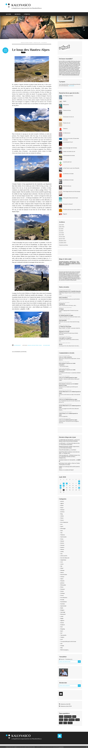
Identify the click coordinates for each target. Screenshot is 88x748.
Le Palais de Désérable (65, 326)
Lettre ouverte (63, 555)
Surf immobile (63, 320)
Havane (62, 541)
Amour (61, 507)
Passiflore (74, 262)
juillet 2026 (61, 226)
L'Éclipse (61, 309)
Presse (62, 595)
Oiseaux (62, 576)
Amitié (61, 505)
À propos (27, 14)
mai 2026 (61, 230)
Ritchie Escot (73, 261)
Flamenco (62, 534)
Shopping (62, 629)
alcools (62, 501)
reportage (62, 612)
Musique (62, 570)
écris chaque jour (64, 522)
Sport (61, 631)
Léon (60, 357)
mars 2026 (61, 234)
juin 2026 (61, 228)
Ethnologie (63, 528)
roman (61, 616)
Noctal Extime (63, 574)
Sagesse (62, 620)
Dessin (62, 520)
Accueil (8, 14)
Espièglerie (62, 304)
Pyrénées (62, 603)
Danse (61, 518)
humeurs (62, 547)
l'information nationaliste (66, 444)
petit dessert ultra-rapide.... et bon (66, 463)
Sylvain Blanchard (63, 391)
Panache (62, 580)
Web (61, 647)
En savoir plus (61, 746)
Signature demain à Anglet (26, 42)
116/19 (60, 344)
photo (65, 722)
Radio (61, 608)
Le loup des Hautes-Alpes (31, 50)
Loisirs (62, 564)
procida (61, 716)
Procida (62, 599)
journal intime (67, 716)
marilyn (61, 719)
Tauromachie (63, 635)
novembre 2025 (62, 242)
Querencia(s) (63, 605)
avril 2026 (61, 232)
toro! (61, 639)
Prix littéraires (63, 597)
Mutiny (60, 469)
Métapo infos (67, 453)
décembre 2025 (62, 240)
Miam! (61, 568)
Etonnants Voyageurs (64, 261)
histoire (62, 543)
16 (60, 487)
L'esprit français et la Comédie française (70, 291)
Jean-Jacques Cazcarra (65, 363)
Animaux (29, 345)
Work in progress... (64, 649)
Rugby (61, 618)
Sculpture (62, 624)
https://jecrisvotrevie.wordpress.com (70, 74)
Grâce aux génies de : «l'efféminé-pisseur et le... (69, 455)
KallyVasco (21, 5)
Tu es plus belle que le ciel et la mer (68, 641)
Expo (61, 530)
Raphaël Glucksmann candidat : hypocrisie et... (69, 446)
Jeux (61, 553)
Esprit (61, 526)
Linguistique (63, 559)
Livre (61, 562)
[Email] (61, 694)
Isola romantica (63, 297)
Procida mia (44, 42)
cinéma (62, 516)
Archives (17, 14)
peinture (62, 583)
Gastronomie (63, 536)
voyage (77, 719)
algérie (62, 503)
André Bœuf (62, 413)
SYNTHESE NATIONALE (66, 447)
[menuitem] (9, 14)
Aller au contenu (4, 1)
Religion (62, 610)
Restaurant (63, 614)
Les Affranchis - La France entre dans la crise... (69, 443)
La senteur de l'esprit (69, 469)
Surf (61, 633)
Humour (62, 549)
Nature (33, 345)
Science (62, 622)
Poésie (36, 345)
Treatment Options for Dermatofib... (67, 459)
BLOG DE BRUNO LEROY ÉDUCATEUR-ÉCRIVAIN (69, 440)
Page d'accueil (37, 42)
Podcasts (62, 589)
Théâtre (62, 637)
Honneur (62, 545)
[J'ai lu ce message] (86, 746)
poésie (74, 716)
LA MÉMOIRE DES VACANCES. (66, 439)
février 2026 (62, 236)
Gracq (61, 539)
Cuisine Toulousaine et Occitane (69, 464)
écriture (70, 722)
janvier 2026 (62, 238)
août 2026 (61, 224)
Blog (61, 513)
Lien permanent (17, 345)
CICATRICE (73, 449)
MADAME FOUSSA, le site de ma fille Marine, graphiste (69, 264)
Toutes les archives (63, 245)
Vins (61, 643)
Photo (61, 587)
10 (63, 485)
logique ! (61, 466)
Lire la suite (71, 85)
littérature (71, 719)
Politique (62, 593)
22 (79, 487)
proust (65, 719)
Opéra (61, 578)
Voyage (40, 345)
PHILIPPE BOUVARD (64, 449)
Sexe (61, 626)
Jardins (62, 551)
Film (61, 532)
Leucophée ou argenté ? (65, 338)
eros (61, 524)
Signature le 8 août (64, 331)
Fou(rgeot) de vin (67, 262)
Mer (61, 566)
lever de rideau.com (64, 557)
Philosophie (63, 585)
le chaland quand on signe (66, 315)
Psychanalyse (63, 601)
